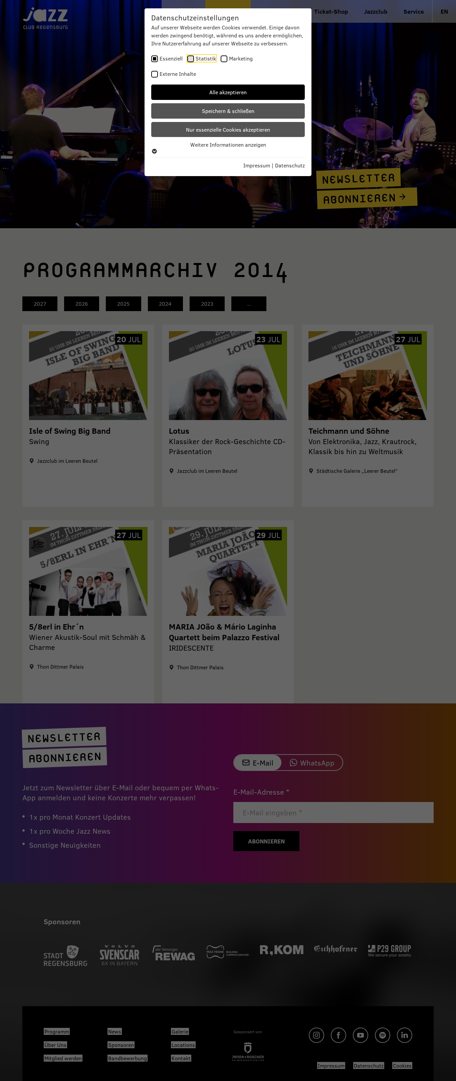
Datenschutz (290, 165)
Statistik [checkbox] (206, 58)
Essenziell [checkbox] (171, 58)
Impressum (256, 165)
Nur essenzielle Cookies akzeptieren (228, 129)
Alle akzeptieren (228, 92)
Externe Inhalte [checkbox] (178, 73)
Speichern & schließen (228, 110)
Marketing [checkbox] (241, 58)
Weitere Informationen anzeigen (228, 144)
